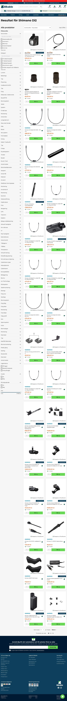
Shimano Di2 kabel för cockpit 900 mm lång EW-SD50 (33, 389)
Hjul (43, 14)
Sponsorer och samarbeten (32, 662)
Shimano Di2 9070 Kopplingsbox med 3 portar (54, 242)
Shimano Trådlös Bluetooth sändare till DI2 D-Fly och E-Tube (32, 616)
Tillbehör (13, 14)
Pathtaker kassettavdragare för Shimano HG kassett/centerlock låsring (32, 93)
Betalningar (4, 672)
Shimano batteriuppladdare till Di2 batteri (54, 579)
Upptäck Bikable (33, 655)
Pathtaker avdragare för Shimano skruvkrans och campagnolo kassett (54, 93)
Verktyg (20, 14)
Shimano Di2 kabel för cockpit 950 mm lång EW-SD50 (54, 204)
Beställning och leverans (5, 663)
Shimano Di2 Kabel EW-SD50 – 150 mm (33, 130)
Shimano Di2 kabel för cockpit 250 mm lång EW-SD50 (32, 279)
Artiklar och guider (4, 658)
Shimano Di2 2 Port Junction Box (54, 166)
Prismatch (3, 674)
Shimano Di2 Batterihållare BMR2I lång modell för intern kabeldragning (32, 427)
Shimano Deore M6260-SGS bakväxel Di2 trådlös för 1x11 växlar (54, 465)
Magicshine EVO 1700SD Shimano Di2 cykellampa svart (33, 55)
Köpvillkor (59, 657)
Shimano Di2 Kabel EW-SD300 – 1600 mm (54, 130)
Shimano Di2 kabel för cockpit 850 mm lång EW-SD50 (55, 279)
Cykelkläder (36, 14)
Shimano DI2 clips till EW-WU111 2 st (32, 352)
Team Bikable (32, 659)
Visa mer (3, 50)
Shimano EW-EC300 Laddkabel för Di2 (33, 542)
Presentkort (4, 676)
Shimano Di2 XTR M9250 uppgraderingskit (52, 426)
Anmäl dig (53, 647)
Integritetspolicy (61, 661)
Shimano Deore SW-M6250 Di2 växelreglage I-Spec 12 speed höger (32, 504)
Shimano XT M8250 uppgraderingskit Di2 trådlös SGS (54, 616)
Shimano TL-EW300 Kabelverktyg (55, 541)
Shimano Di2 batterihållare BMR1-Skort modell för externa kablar (54, 352)
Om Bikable (32, 657)
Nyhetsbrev (32, 665)
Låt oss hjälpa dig (5, 655)
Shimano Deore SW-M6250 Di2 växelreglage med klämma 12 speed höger (32, 466)
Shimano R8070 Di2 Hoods (31, 578)
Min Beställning (5, 661)
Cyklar (27, 14)
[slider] (0, 392)
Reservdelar (4, 14)
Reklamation (4, 670)
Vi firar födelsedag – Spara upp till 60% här (34, 1)
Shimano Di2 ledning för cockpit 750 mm (54, 389)
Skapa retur (4, 668)
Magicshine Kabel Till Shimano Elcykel (54, 55)
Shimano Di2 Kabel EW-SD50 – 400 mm (54, 315)
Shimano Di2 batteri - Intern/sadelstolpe (29, 204)
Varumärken (51, 14)
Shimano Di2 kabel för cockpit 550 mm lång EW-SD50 (32, 241)
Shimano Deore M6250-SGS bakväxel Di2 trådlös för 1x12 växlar (54, 503)
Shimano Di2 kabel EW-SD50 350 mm (32, 167)
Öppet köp (4, 666)
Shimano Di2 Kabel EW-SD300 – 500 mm (32, 315)
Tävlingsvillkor (60, 659)
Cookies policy (60, 663)
